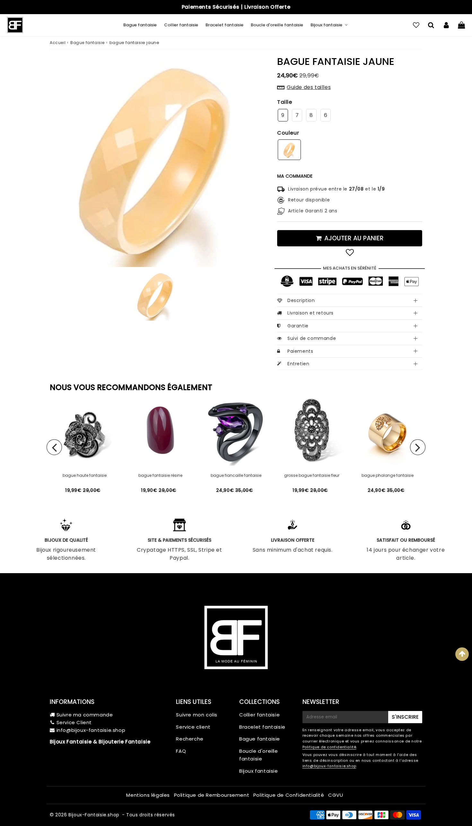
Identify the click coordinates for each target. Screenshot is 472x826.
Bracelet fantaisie (224, 25)
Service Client (74, 722)
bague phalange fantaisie (388, 475)
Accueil (58, 42)
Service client (193, 727)
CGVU (335, 795)
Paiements (300, 351)
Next (417, 447)
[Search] (431, 25)
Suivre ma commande (85, 714)
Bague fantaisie (140, 25)
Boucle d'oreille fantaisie (277, 25)
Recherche (189, 738)
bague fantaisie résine (160, 475)
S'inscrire (405, 717)
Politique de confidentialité (329, 747)
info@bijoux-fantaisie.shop (91, 730)
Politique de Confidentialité (288, 795)
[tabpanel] (155, 295)
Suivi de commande (311, 338)
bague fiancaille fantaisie (236, 475)
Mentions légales (148, 795)
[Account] (446, 25)
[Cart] (461, 25)
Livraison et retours (310, 313)
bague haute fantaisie (85, 475)
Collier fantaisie (181, 25)
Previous (54, 447)
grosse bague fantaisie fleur (311, 475)
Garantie (298, 326)
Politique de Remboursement (211, 795)
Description (301, 300)
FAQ (181, 751)
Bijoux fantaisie (326, 25)
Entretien (298, 363)
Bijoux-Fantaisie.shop (93, 815)
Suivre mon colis (196, 714)
